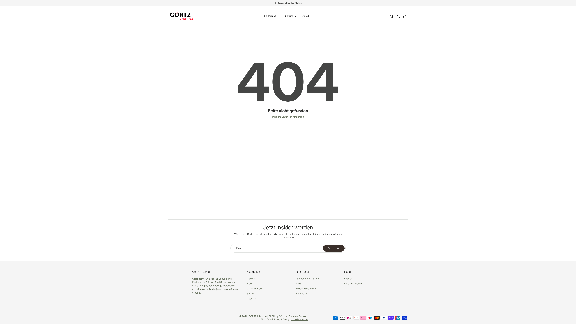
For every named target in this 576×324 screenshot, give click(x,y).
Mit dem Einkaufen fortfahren (288, 116)
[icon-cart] (404, 16)
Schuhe (289, 16)
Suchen (348, 278)
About (305, 16)
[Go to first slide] (568, 3)
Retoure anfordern (354, 283)
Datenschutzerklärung (308, 278)
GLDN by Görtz (255, 288)
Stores (250, 293)
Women (251, 278)
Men (249, 283)
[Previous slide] (8, 3)
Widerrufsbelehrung (306, 288)
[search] (391, 16)
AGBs (298, 283)
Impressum (301, 293)
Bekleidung (270, 16)
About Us (252, 298)
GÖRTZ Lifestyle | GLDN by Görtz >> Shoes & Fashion (278, 316)
